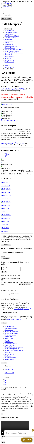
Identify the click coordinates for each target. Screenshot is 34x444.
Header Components (11, 46)
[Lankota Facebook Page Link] (5, 3)
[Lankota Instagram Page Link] (7, 3)
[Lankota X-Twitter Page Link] (8, 3)
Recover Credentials (24, 284)
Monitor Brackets (10, 48)
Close (4, 323)
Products (7, 65)
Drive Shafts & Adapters (12, 36)
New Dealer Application (21, 309)
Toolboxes (8, 58)
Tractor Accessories (10, 60)
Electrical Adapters (10, 37)
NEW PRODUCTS (11, 30)
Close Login (5, 258)
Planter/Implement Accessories (14, 49)
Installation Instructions (9, 120)
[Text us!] (27, 440)
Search (9, 29)
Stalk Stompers (9, 57)
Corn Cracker (9, 34)
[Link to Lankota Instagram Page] (5, 381)
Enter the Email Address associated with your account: (17, 282)
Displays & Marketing (11, 331)
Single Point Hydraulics (12, 51)
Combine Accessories (11, 32)
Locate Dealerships (8, 99)
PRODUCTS (9, 369)
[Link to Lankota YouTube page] (5, 384)
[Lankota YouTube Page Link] (11, 3)
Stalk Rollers (8, 54)
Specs (6, 156)
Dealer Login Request (13, 319)
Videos (7, 154)
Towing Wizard (9, 62)
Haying (7, 42)
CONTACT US (9, 373)
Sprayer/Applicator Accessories (14, 53)
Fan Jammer (8, 39)
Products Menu (7, 18)
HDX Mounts (9, 44)
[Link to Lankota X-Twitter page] (5, 383)
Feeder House (9, 41)
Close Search (6, 244)
